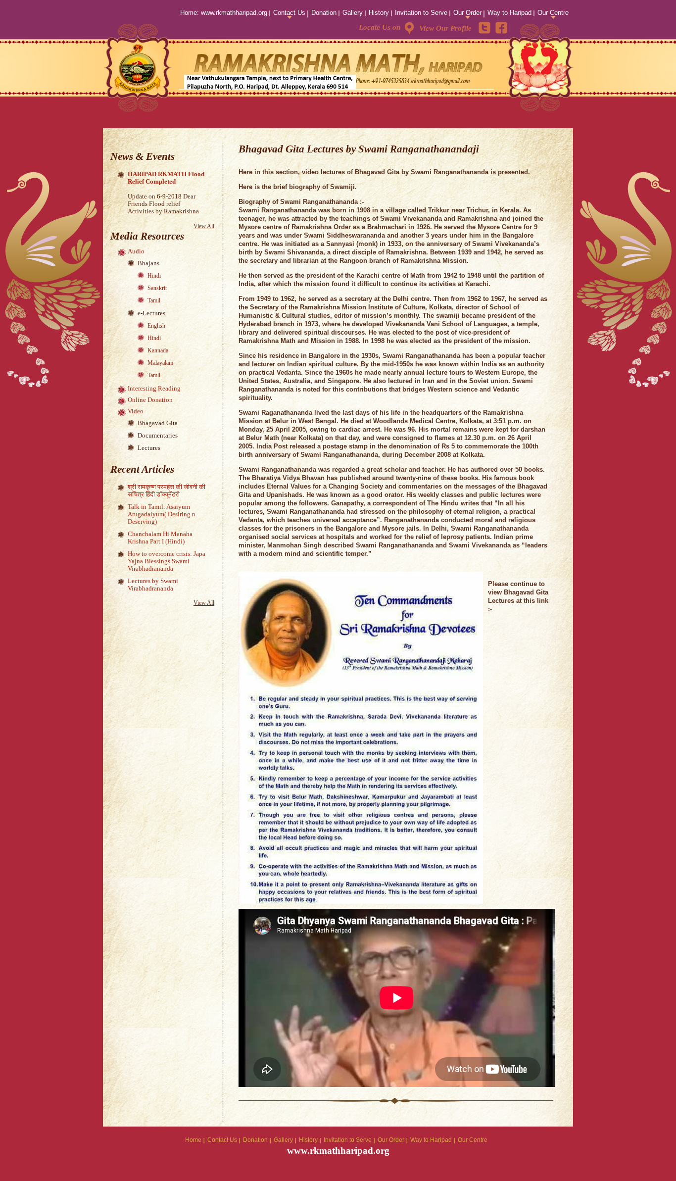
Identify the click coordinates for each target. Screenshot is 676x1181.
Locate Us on (379, 27)
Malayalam (160, 362)
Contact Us (289, 12)
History (379, 12)
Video (136, 411)
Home (193, 1139)
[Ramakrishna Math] (138, 70)
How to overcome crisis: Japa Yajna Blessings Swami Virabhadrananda (166, 561)
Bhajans (148, 263)
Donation (324, 12)
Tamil (153, 300)
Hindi (154, 275)
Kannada (157, 350)
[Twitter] (484, 28)
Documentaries (158, 435)
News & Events (142, 156)
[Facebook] (501, 28)
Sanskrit (157, 288)
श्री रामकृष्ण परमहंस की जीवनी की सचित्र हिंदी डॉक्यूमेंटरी (166, 490)
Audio (136, 251)
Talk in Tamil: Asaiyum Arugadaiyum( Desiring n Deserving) (161, 514)
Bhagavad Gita (158, 423)
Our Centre (553, 12)
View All (203, 226)
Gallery (352, 12)
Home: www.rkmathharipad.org (223, 12)
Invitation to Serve (421, 12)
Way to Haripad (509, 12)
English (156, 325)
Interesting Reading (154, 388)
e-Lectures (151, 313)
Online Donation (150, 399)
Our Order (467, 12)
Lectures (149, 447)
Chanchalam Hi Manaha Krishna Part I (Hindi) (160, 537)
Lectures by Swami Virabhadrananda (153, 584)
